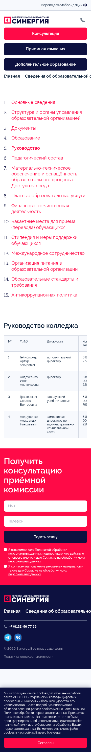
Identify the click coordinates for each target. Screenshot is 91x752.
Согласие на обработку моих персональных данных (37, 572)
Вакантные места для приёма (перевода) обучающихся (43, 224)
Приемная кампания (45, 49)
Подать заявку (46, 537)
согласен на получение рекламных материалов (46, 566)
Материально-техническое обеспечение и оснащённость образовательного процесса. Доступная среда (44, 176)
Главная (12, 76)
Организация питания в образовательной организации (44, 265)
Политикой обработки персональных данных (37, 552)
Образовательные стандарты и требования (44, 281)
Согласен (46, 743)
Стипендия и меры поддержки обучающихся (44, 240)
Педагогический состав (37, 158)
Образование (25, 138)
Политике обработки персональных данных (35, 713)
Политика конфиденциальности (29, 656)
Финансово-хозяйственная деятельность (40, 208)
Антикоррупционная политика (44, 295)
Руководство (25, 148)
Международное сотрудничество (48, 253)
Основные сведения (33, 102)
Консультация (45, 33)
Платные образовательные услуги (48, 195)
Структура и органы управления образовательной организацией (46, 115)
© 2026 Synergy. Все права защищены (33, 648)
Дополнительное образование (45, 64)
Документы (23, 128)
